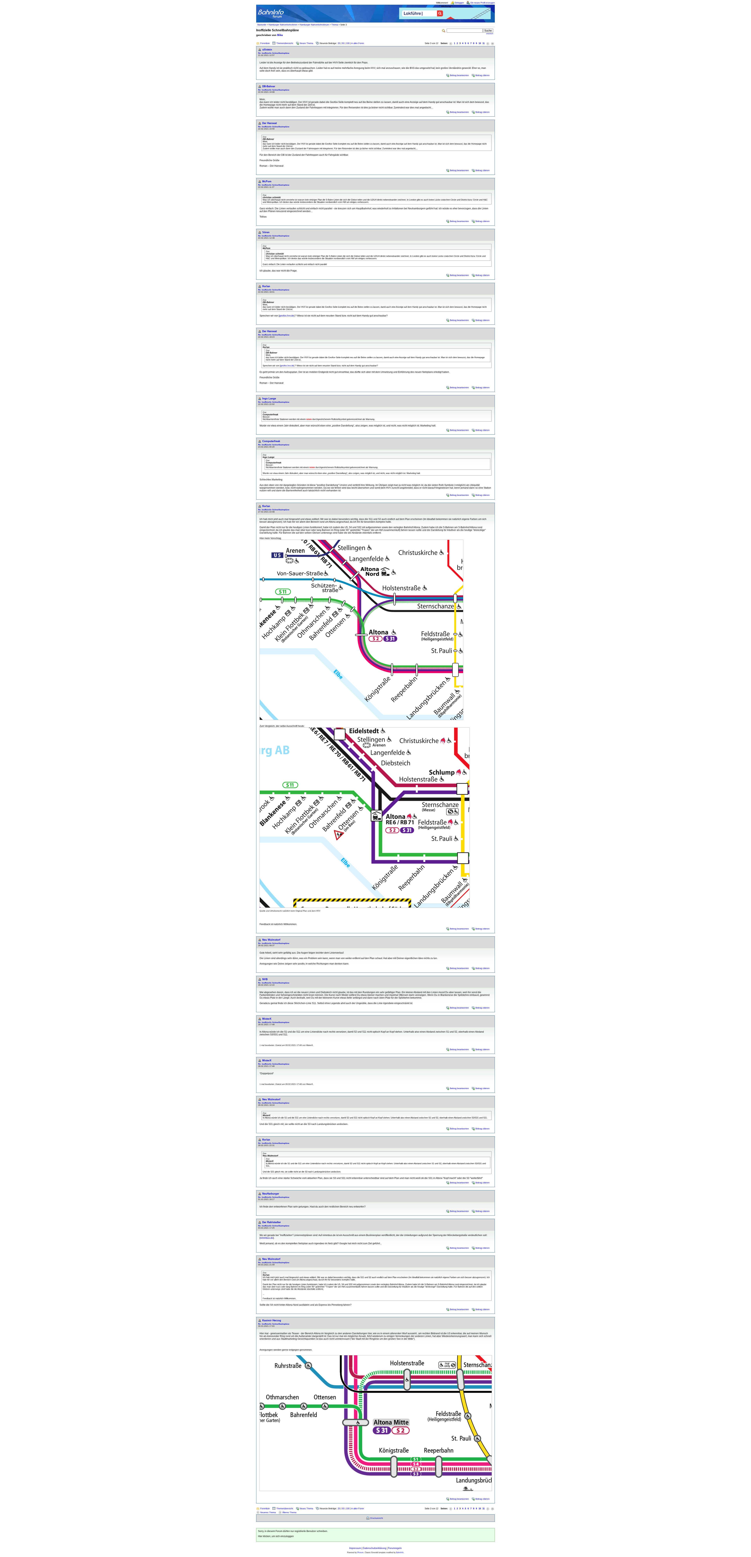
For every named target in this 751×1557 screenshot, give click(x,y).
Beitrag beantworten (459, 75)
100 (347, 43)
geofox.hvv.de (286, 315)
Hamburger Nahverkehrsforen (283, 24)
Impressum (355, 1548)
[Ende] (492, 43)
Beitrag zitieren (482, 75)
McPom (266, 181)
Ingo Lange (269, 398)
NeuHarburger (270, 1193)
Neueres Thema (268, 1512)
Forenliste (265, 43)
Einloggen (459, 3)
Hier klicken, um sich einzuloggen (276, 1536)
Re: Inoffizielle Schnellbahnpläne (273, 53)
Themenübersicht (284, 43)
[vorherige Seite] (450, 43)
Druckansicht (376, 1518)
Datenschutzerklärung (374, 1548)
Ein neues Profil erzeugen (483, 3)
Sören (265, 232)
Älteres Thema (289, 1512)
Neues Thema (306, 43)
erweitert (489, 34)
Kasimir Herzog (271, 1320)
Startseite (261, 24)
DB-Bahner (268, 86)
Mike (280, 35)
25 (339, 43)
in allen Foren (357, 43)
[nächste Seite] (487, 43)
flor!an (266, 286)
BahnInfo (399, 1552)
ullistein (267, 49)
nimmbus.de (266, 1238)
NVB (265, 979)
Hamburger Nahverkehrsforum (314, 24)
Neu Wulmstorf (271, 939)
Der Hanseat (269, 123)
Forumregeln (395, 1548)
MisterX (266, 1018)
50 (343, 43)
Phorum (360, 1552)
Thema (334, 24)
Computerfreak (271, 441)
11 (483, 43)
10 (480, 43)
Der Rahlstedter (271, 1222)
